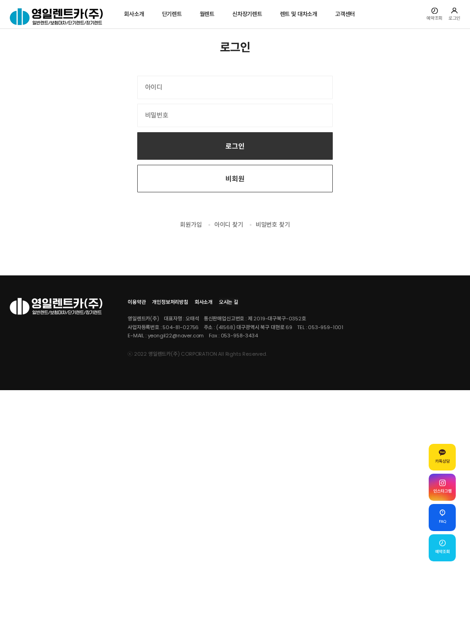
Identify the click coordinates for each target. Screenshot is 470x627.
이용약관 (136, 302)
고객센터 (345, 14)
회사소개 (134, 14)
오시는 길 (228, 302)
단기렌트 (172, 14)
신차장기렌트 (247, 14)
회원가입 (190, 224)
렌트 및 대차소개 (298, 14)
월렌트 (207, 14)
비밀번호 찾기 (273, 224)
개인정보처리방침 (170, 302)
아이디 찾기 (228, 224)
